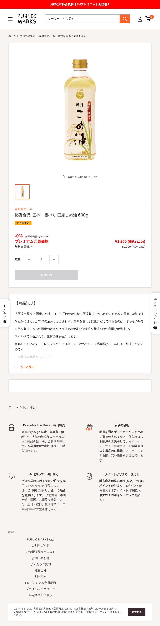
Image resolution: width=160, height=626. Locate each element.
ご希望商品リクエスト (40, 551)
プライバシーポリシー (40, 588)
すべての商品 (27, 36)
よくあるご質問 (40, 564)
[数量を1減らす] (29, 259)
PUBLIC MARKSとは (40, 539)
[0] (148, 18)
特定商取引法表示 (40, 595)
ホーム (12, 36)
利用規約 (40, 576)
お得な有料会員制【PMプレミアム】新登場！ (80, 4)
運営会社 (40, 570)
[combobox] (82, 18)
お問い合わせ (40, 558)
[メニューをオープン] (10, 18)
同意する (137, 612)
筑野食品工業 (23, 209)
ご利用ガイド (40, 545)
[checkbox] (54, 259)
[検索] (125, 18)
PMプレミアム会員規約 (40, 582)
